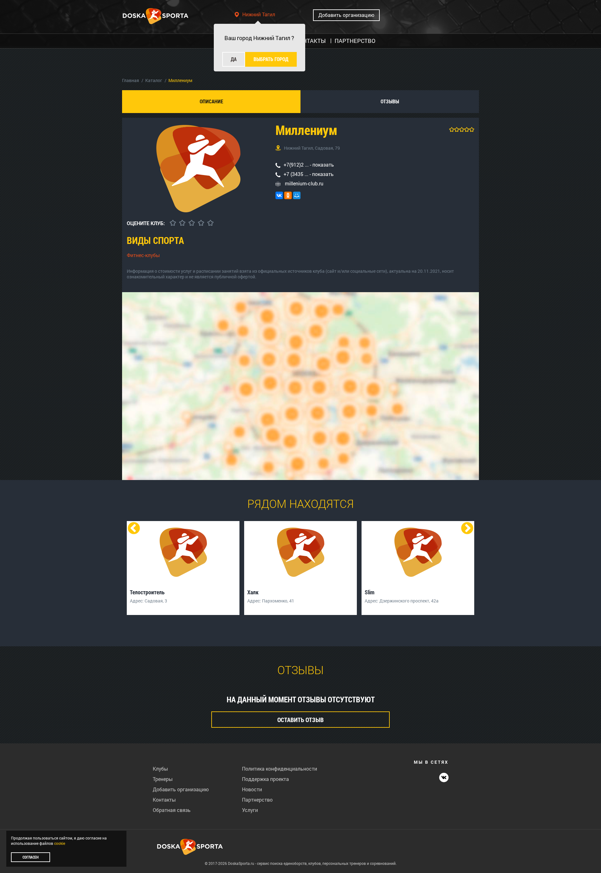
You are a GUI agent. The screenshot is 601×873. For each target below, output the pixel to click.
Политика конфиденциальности (279, 768)
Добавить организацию (346, 15)
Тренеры (163, 779)
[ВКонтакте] (279, 195)
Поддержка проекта (265, 779)
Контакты (164, 799)
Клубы (160, 768)
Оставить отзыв (300, 719)
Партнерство (257, 799)
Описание (211, 101)
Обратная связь (172, 810)
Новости (252, 789)
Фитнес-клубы (143, 255)
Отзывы (390, 101)
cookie (59, 843)
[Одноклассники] (288, 195)
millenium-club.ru (303, 183)
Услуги (250, 810)
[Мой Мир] (296, 195)
